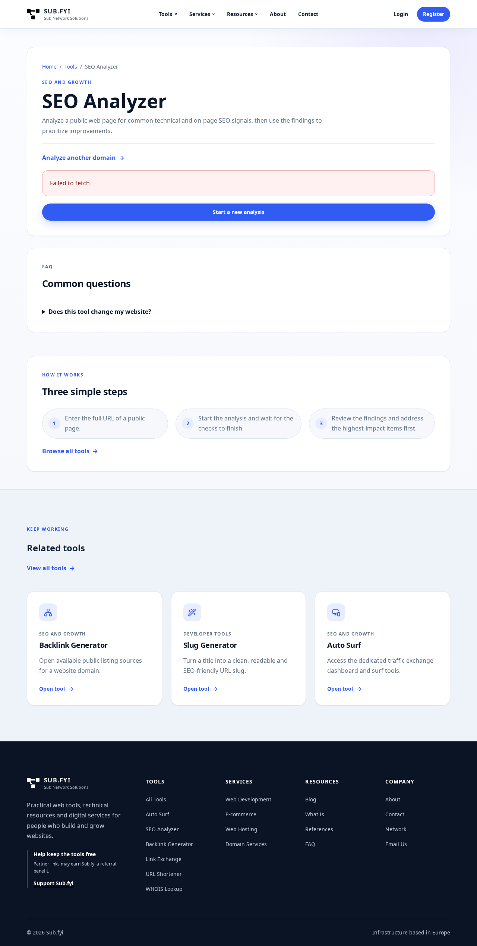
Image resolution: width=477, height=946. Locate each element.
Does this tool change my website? (99, 312)
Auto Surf (157, 814)
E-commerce (240, 814)
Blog (310, 799)
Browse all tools (70, 451)
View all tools (51, 568)
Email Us (396, 844)
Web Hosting (241, 829)
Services (202, 14)
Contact (308, 14)
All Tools (156, 799)
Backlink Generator (169, 844)
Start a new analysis (238, 211)
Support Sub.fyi (53, 883)
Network (395, 829)
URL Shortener (164, 873)
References (319, 829)
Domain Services (246, 844)
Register (433, 14)
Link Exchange (163, 859)
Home (49, 66)
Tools (168, 14)
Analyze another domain (83, 158)
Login (401, 14)
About (278, 14)
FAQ (310, 844)
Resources (242, 14)
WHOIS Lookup (164, 888)
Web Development (248, 799)
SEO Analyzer (162, 829)
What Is (314, 814)
